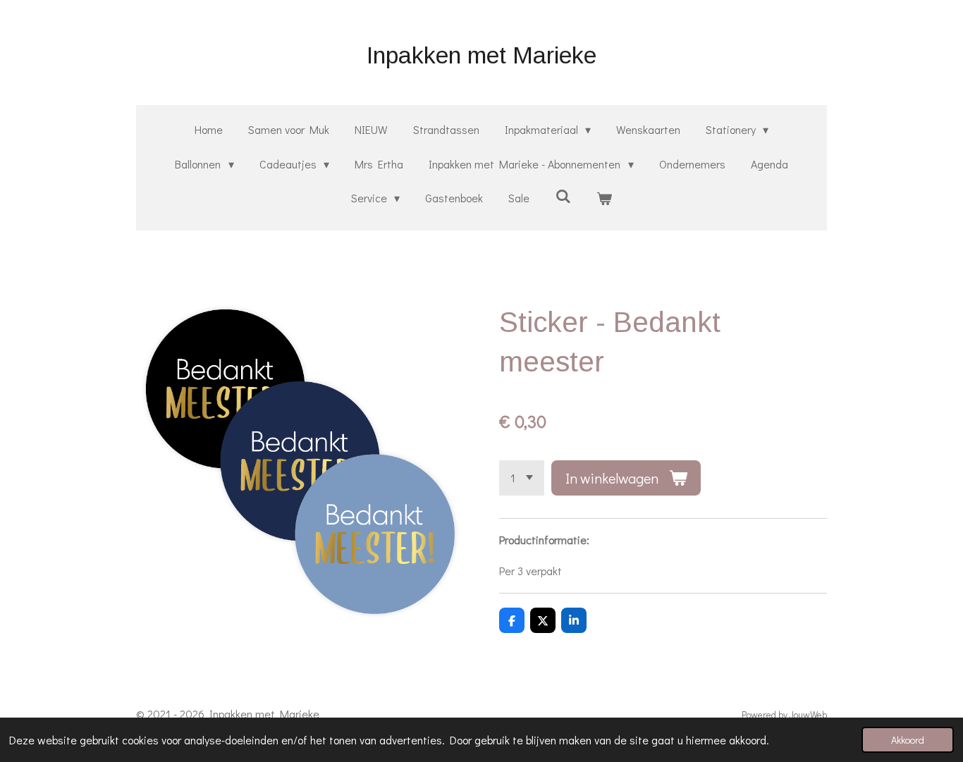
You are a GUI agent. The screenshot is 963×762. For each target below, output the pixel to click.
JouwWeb (808, 714)
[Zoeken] (562, 196)
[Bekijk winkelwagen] (604, 198)
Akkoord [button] (907, 739)
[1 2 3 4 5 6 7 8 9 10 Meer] (521, 478)
